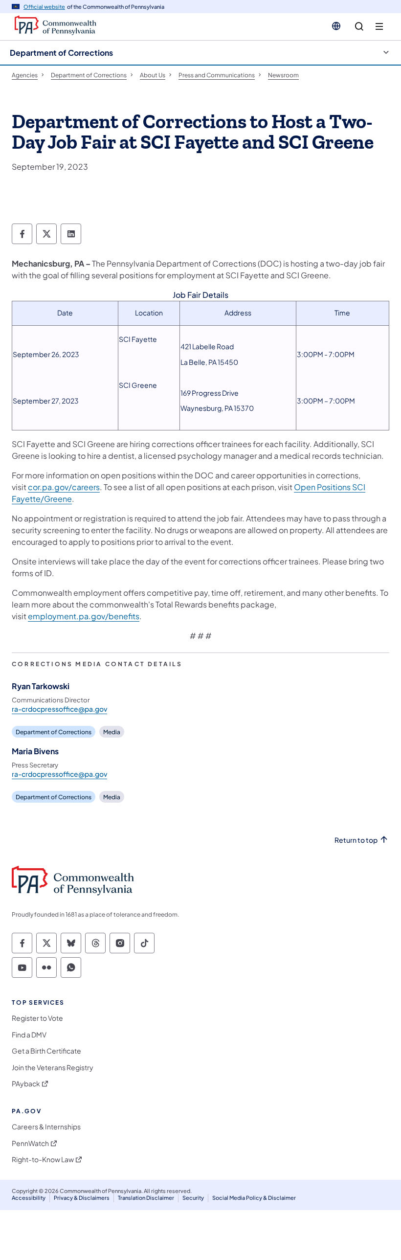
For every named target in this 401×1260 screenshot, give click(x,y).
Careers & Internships (46, 1127)
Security (193, 1197)
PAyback (26, 1084)
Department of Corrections (61, 52)
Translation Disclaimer (146, 1197)
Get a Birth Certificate (46, 1051)
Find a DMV (29, 1035)
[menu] (379, 26)
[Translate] (336, 26)
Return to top (356, 840)
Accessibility (28, 1197)
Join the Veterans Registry (52, 1067)
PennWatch (30, 1143)
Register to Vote (37, 1018)
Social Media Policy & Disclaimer (254, 1197)
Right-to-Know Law (43, 1159)
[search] (359, 26)
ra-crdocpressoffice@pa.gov (59, 708)
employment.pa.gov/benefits (83, 616)
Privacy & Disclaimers (82, 1197)
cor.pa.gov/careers (64, 487)
